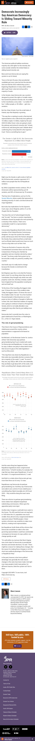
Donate (30, 2)
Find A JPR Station (8, 708)
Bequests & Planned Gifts (9, 705)
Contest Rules (6, 690)
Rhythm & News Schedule (9, 715)
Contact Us (6, 680)
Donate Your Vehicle (8, 701)
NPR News (6, 579)
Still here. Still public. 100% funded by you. (17, 636)
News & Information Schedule (10, 719)
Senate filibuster (7, 198)
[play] (2, 739)
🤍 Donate (17, 646)
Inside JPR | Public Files (9, 687)
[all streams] (33, 739)
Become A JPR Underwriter (10, 698)
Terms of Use (6, 683)
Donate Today (6, 694)
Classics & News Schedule (10, 712)
